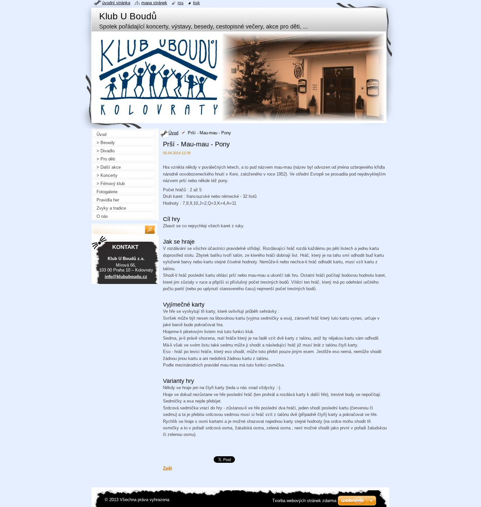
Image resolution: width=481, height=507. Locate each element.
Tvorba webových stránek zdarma (304, 500)
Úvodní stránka (116, 2)
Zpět (167, 468)
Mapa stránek (154, 2)
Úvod (173, 132)
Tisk (196, 2)
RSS (181, 2)
